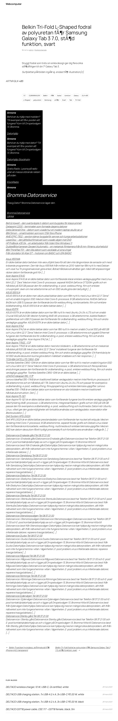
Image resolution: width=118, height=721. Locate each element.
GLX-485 (85, 95)
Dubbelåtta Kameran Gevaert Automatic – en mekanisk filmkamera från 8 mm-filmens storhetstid (57, 246)
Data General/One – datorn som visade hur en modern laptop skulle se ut (44, 229)
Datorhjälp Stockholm (18, 159)
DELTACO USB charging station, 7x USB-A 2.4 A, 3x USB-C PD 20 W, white (45, 694)
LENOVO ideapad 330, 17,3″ (19, 376)
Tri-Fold (77, 100)
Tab (70, 100)
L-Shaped (26, 100)
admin (31, 50)
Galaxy (76, 95)
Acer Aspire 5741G (15, 275)
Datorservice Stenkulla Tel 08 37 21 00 (25, 495)
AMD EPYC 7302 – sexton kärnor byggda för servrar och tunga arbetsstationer (46, 236)
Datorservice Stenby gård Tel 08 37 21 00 (27, 616)
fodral (59, 95)
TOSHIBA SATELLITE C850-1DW (22, 359)
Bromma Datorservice (18, 212)
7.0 (24, 95)
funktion (67, 95)
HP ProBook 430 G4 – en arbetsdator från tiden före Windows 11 (39, 243)
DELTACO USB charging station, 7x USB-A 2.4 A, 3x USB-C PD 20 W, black (45, 701)
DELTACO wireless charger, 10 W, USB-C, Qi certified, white (37, 687)
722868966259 (34, 95)
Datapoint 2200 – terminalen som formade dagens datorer (36, 226)
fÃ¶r (52, 95)
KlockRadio (13, 182)
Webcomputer (14, 4)
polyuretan (37, 100)
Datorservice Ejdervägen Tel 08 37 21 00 (26, 595)
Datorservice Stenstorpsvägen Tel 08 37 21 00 (30, 515)
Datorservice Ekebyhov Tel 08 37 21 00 (26, 475)
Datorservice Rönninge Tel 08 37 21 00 (26, 575)
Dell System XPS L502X (18, 416)
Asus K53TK (12, 309)
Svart (64, 100)
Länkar (10, 216)
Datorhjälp (12, 133)
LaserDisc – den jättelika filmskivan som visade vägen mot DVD (38, 239)
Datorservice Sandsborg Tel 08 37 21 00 (26, 455)
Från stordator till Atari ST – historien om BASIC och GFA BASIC (39, 253)
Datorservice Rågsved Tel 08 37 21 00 (25, 555)
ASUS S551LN (13, 292)
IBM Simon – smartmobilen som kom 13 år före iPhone (34, 233)
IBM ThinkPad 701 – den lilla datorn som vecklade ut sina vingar (38, 249)
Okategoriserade (40, 50)
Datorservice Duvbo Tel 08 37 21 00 (24, 535)
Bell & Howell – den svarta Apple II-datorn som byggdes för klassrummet (43, 223)
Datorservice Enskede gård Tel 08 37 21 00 (28, 435)
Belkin (45, 95)
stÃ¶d (56, 100)
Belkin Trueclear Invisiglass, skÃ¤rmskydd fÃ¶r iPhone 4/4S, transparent (28, 649)
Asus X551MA (13, 259)
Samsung (47, 100)
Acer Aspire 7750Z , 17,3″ (18, 342)
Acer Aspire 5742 (15, 326)
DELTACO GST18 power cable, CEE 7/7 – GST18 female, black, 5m (40, 709)
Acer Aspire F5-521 (15, 396)
